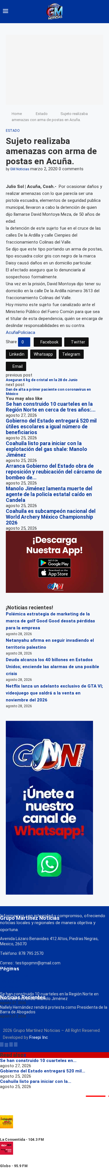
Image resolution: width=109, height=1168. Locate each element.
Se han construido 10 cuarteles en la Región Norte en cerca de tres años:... (51, 407)
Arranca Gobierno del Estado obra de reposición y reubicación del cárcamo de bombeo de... (54, 471)
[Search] (103, 11)
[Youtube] (15, 1044)
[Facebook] (1, 1044)
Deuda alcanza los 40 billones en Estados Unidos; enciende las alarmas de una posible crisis (52, 666)
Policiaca (26, 332)
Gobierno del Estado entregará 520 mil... (42, 1071)
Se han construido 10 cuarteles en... (38, 1060)
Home (17, 114)
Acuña (12, 332)
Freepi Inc (38, 1037)
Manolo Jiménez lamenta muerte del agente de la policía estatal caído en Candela (49, 494)
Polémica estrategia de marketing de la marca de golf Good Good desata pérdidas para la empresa (50, 620)
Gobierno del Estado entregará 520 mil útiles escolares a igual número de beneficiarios (51, 426)
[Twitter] (6, 1044)
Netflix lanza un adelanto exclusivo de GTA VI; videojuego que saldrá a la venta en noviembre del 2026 (54, 693)
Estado (42, 114)
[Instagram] (11, 1044)
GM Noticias (19, 169)
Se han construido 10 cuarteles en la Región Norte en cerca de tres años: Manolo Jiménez (49, 996)
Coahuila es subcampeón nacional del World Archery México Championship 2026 (51, 517)
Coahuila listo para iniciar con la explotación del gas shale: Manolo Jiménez (46, 449)
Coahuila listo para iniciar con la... (35, 1081)
